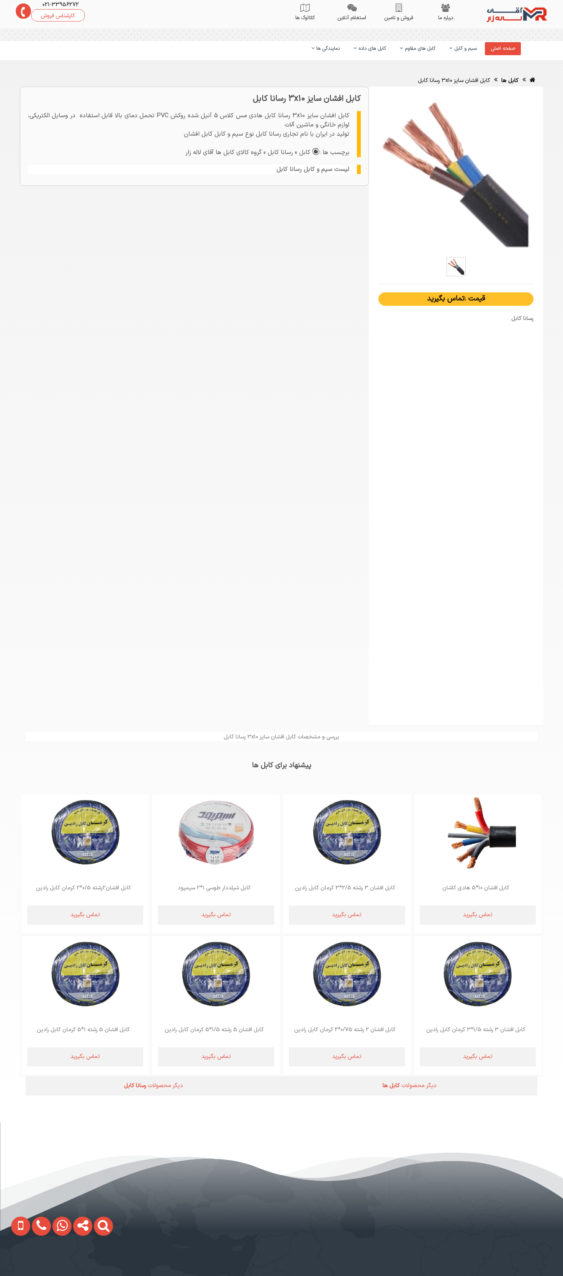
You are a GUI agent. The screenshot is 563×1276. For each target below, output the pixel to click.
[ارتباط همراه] (15, 1259)
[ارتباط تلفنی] (35, 1259)
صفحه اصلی (503, 48)
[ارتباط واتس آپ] (56, 1259)
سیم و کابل (465, 48)
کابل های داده (371, 48)
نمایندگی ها (327, 48)
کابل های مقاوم (419, 48)
